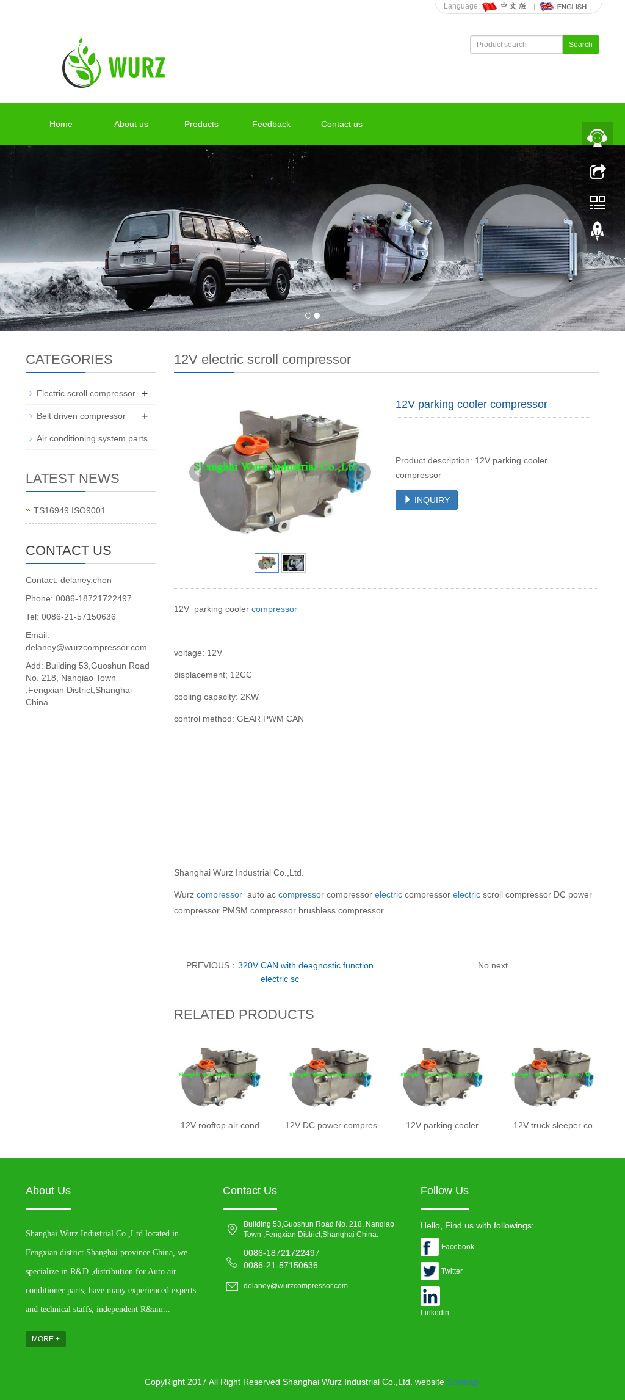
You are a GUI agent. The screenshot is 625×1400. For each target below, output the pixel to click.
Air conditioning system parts (92, 438)
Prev (199, 472)
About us (131, 124)
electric (388, 894)
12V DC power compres (331, 1125)
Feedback (271, 124)
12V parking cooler (442, 1125)
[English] (563, 6)
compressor (274, 609)
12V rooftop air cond (220, 1125)
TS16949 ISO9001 (70, 510)
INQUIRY (431, 500)
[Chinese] (505, 6)
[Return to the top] (597, 234)
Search (581, 44)
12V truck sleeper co (553, 1125)
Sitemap (463, 1382)
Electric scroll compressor (86, 393)
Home (61, 124)
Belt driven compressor (81, 416)
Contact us (342, 124)
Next (361, 472)
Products (201, 124)
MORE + (46, 1339)
